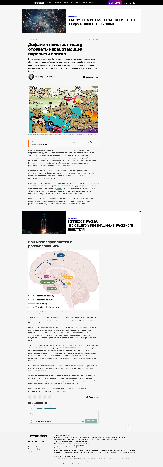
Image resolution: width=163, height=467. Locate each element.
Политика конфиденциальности (38, 449)
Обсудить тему (92, 77)
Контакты (31, 451)
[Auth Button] (134, 3)
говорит (59, 188)
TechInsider (38, 3)
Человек (35, 40)
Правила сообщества (34, 447)
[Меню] (29, 3)
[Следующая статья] (81, 427)
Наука (30, 40)
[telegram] (36, 442)
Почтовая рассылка (125, 3)
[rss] (29, 442)
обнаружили (33, 173)
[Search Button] (130, 3)
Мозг (32, 82)
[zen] (39, 442)
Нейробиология (42, 82)
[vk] (33, 442)
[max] (43, 442)
